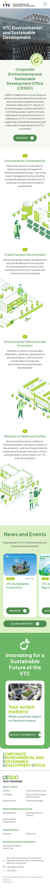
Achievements (9, 800)
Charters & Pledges (34, 800)
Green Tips (31, 833)
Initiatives (7, 833)
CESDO (6, 790)
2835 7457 (12, 870)
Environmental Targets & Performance (36, 795)
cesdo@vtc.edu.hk (15, 866)
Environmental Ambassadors (9, 820)
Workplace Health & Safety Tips (12, 846)
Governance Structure (36, 790)
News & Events (9, 812)
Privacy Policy (8, 882)
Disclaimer (7, 880)
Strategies (7, 794)
